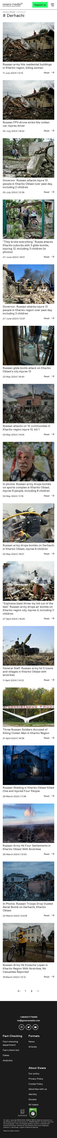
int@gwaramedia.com (28, 1020)
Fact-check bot (11, 1050)
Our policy (33, 1073)
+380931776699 (28, 1017)
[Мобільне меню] (52, 4)
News (31, 1041)
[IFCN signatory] (33, 1113)
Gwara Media (9, 12)
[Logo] (13, 5)
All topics (33, 1104)
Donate (32, 1099)
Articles (32, 1047)
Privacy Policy (35, 1079)
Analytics (8, 1060)
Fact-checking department (10, 1043)
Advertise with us (37, 1089)
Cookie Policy (35, 1084)
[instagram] (21, 1027)
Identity (32, 1094)
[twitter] (28, 1027)
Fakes (6, 1055)
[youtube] (35, 1027)
